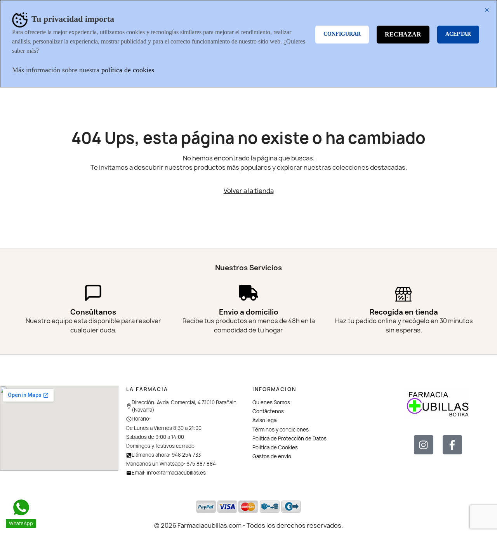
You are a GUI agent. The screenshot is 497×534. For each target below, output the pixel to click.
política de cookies (127, 70)
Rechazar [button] (403, 34)
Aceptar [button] (458, 34)
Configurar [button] (342, 34)
